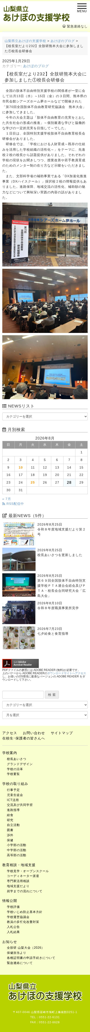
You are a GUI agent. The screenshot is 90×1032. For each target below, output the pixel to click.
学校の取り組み (15, 784)
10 (21, 467)
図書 (10, 830)
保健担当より (16, 952)
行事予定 (13, 790)
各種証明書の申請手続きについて (31, 958)
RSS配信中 (14, 504)
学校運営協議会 (18, 917)
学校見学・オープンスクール (28, 871)
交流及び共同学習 (20, 805)
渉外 (10, 835)
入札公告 (13, 927)
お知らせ (9, 942)
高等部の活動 (16, 855)
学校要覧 (13, 774)
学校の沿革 (15, 769)
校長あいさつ (16, 759)
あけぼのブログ (36, 66)
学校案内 (9, 753)
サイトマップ (62, 733)
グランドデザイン (20, 764)
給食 (10, 815)
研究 (10, 820)
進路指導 (13, 810)
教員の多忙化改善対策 (23, 922)
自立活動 (13, 825)
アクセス (9, 733)
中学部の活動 (16, 850)
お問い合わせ (34, 733)
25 (33, 482)
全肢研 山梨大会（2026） (26, 947)
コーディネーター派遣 (23, 876)
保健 (10, 840)
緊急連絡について (20, 963)
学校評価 (13, 907)
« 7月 (6, 499)
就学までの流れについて (24, 891)
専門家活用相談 (18, 881)
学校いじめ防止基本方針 (24, 912)
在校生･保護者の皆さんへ (23, 738)
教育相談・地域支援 (19, 865)
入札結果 (13, 932)
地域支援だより (18, 886)
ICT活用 (13, 800)
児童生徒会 (15, 795)
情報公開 (9, 901)
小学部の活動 (16, 845)
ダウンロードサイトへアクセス (66, 673)
